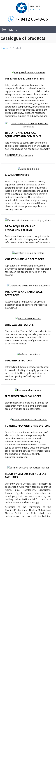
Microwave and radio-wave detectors (23, 293)
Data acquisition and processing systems (20, 228)
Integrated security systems (25, 78)
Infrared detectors (18, 360)
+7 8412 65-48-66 (31, 19)
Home (4, 48)
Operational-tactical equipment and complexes (23, 134)
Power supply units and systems (27, 425)
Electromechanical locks (23, 396)
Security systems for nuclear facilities (25, 475)
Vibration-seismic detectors (24, 259)
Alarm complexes (17, 175)
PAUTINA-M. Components (19, 155)
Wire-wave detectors (19, 324)
